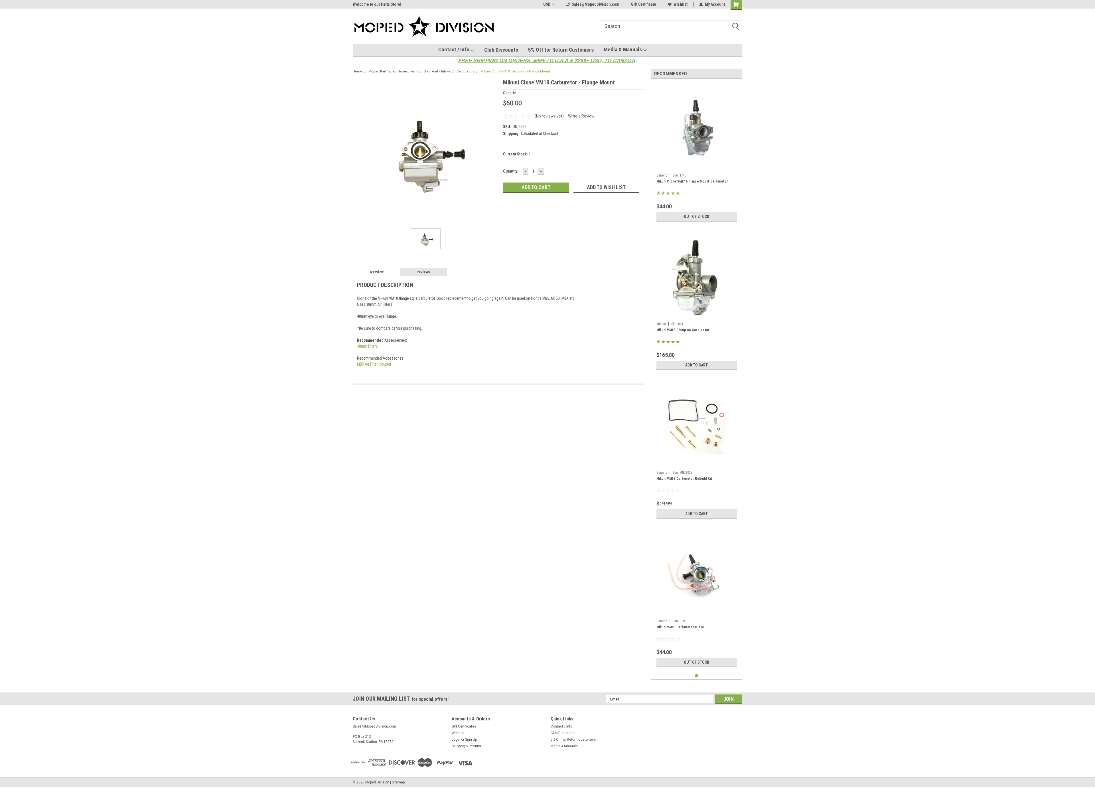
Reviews (423, 272)
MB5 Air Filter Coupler (374, 364)
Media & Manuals (623, 49)
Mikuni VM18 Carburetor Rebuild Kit (684, 479)
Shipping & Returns (466, 746)
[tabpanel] (697, 154)
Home (357, 71)
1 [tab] (696, 675)
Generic (661, 175)
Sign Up (471, 740)
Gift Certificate (643, 4)
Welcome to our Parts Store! (377, 4)
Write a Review (581, 116)
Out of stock (696, 216)
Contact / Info (454, 49)
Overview (376, 272)
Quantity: (510, 171)
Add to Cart (696, 365)
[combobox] (671, 26)
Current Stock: (517, 154)
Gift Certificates (464, 726)
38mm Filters (367, 346)
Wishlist (681, 4)
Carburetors (465, 71)
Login (456, 740)
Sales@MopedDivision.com (595, 4)
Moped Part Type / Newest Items (393, 71)
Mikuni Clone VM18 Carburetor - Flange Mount (515, 71)
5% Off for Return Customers (561, 49)
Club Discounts (501, 49)
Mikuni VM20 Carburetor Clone (680, 627)
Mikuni (661, 324)
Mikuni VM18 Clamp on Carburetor (683, 330)
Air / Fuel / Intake (437, 71)
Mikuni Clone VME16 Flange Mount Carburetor (692, 181)
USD (546, 4)
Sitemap (398, 782)
